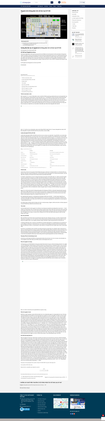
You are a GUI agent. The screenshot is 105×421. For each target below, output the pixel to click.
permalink (46, 374)
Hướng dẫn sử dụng (75, 16)
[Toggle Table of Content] (46, 41)
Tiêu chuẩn (24, 83)
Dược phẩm (74, 14)
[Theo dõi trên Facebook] (80, 6)
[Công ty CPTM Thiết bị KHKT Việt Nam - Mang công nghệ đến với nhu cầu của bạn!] (26, 2)
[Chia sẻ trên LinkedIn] (47, 370)
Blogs (54, 6)
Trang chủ (41, 6)
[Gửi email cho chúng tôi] (84, 6)
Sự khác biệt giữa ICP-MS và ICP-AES (28, 79)
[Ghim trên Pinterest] (46, 370)
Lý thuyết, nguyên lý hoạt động (35, 374)
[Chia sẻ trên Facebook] (40, 370)
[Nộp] (52, 2)
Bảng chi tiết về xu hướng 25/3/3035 (78, 40)
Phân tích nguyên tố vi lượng (27, 88)
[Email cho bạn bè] (44, 370)
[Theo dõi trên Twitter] (83, 6)
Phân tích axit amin (78, 55)
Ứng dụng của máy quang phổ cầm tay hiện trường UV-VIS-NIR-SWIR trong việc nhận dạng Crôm (38, 362)
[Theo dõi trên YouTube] (74, 414)
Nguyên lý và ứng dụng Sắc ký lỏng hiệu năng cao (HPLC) (55, 377)
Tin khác (73, 24)
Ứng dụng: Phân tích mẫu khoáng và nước (29, 86)
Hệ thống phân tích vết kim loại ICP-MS (30, 44)
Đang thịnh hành (75, 12)
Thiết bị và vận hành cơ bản (27, 77)
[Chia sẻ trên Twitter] (42, 370)
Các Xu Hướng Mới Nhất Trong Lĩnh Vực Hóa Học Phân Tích (79, 35)
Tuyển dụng (59, 6)
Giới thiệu (46, 6)
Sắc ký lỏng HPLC (75, 22)
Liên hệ (50, 6)
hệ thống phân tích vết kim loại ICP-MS (50, 48)
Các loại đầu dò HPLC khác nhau (26, 364)
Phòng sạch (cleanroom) (76, 20)
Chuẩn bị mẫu (24, 81)
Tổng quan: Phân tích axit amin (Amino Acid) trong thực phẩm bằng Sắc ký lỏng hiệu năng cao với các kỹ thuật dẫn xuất (79, 50)
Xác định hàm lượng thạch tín (27, 91)
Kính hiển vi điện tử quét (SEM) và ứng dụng (79, 44)
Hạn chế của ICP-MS (25, 84)
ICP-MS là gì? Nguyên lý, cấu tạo (29, 45)
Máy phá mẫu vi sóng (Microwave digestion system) (30, 367)
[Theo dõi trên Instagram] (81, 6)
